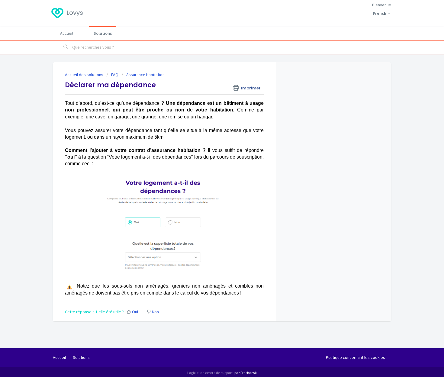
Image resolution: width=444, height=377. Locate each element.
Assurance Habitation (145, 74)
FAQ (114, 74)
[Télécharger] (211, 110)
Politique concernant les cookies (355, 357)
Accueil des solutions (84, 74)
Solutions (103, 33)
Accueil (66, 33)
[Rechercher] (66, 47)
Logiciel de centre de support (210, 372)
